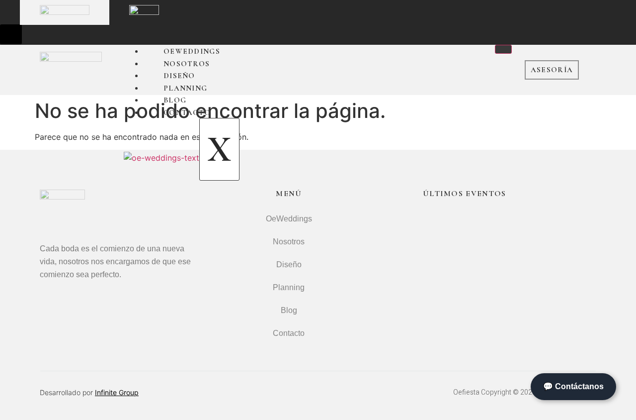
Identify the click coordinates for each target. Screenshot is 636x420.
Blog (174, 100)
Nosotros (186, 63)
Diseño (179, 75)
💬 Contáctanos (573, 386)
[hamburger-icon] (503, 49)
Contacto (187, 112)
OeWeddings (191, 51)
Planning (185, 88)
